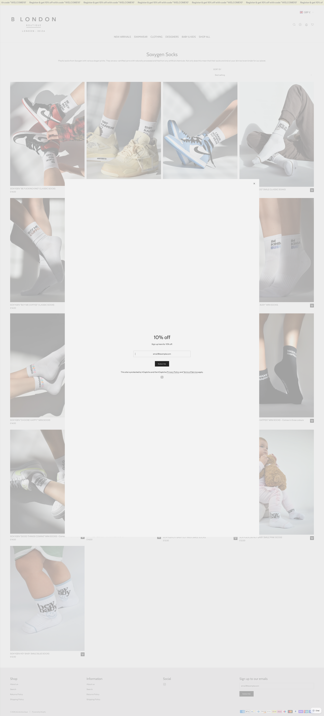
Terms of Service (190, 372)
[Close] (254, 184)
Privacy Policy (173, 372)
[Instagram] (162, 377)
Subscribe (162, 364)
